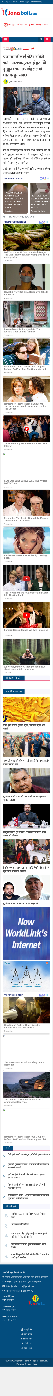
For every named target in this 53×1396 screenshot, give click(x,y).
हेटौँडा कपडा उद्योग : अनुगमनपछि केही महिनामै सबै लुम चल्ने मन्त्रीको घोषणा (26, 869)
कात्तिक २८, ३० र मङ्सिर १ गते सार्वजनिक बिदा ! (28, 1215)
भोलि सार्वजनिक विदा (20, 1224)
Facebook (27, 1339)
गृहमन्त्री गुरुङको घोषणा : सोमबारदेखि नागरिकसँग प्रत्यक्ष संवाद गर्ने (26, 762)
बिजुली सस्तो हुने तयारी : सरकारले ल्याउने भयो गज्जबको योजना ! (24, 834)
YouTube (28, 1348)
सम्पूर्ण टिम (28, 1330)
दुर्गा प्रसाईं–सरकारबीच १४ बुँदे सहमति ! (21, 903)
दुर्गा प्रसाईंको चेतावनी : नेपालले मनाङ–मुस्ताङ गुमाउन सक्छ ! (24, 798)
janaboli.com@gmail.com (23, 1286)
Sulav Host (32, 1364)
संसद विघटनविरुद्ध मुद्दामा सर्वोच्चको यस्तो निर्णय (28, 1245)
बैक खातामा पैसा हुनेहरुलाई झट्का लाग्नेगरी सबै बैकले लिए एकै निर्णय (29, 1235)
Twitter (28, 1343)
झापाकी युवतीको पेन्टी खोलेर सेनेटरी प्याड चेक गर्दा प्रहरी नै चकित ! (30, 1256)
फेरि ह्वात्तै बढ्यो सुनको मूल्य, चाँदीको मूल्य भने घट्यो (24, 727)
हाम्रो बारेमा (28, 1334)
